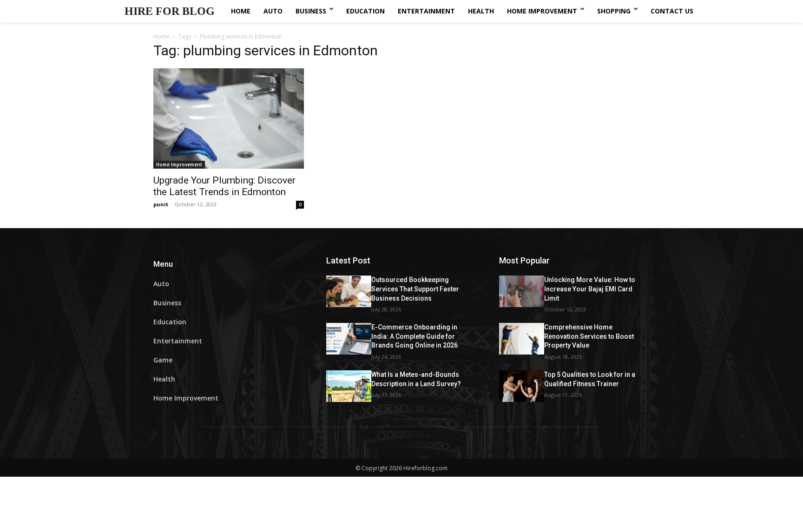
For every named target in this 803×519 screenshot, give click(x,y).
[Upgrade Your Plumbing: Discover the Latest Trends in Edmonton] (228, 118)
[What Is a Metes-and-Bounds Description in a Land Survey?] (348, 386)
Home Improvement (179, 164)
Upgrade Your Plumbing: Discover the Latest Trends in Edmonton (224, 186)
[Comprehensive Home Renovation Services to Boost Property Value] (521, 339)
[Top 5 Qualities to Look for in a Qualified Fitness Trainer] (521, 386)
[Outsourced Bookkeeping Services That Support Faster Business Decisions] (348, 291)
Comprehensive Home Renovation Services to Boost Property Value (589, 336)
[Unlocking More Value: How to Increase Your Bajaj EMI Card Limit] (521, 291)
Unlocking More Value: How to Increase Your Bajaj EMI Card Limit (589, 289)
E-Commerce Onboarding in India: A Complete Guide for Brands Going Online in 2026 (414, 336)
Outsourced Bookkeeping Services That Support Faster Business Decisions (415, 289)
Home (161, 36)
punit (160, 204)
